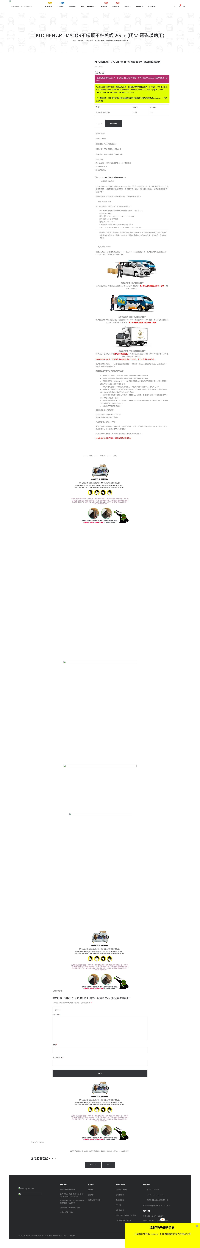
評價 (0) (102, 456)
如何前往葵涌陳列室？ (95, 1200)
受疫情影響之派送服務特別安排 (70, 1207)
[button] (162, 1227)
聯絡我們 (90, 1195)
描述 (90, 456)
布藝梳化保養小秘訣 (66, 1212)
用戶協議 (118, 1205)
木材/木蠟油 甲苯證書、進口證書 (126, 1215)
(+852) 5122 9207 (153, 1190)
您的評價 (56, 1014)
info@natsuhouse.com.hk (155, 1195)
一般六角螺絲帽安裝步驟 (67, 1189)
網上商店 (80, 40)
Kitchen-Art (89, 40)
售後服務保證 (120, 1200)
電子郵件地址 (58, 1057)
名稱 (55, 1044)
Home (74, 40)
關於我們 (90, 1190)
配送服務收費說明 (121, 1190)
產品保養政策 (120, 1210)
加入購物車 (113, 124)
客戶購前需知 (120, 1195)
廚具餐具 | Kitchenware (117, 177)
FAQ (115, 456)
